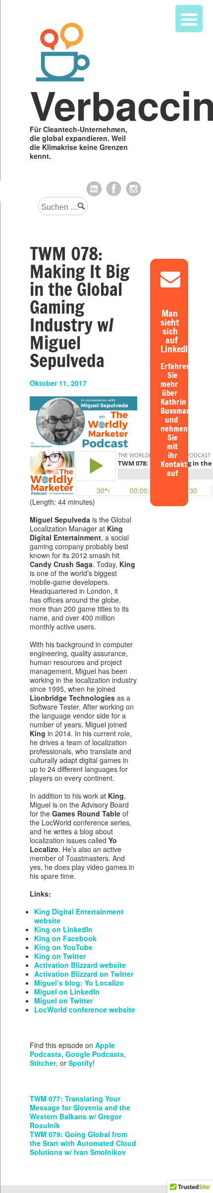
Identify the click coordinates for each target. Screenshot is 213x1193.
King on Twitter (60, 956)
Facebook (114, 189)
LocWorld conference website (84, 1009)
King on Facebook (65, 938)
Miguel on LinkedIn (67, 992)
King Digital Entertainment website (78, 916)
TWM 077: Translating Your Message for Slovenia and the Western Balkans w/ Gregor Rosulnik (80, 1112)
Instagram (134, 189)
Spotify (80, 1063)
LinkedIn (94, 189)
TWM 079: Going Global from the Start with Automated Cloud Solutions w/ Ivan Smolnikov (83, 1143)
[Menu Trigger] (189, 18)
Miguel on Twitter (63, 1000)
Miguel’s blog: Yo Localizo (79, 983)
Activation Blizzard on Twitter (83, 974)
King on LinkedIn (63, 929)
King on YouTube (63, 947)
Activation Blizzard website (80, 965)
